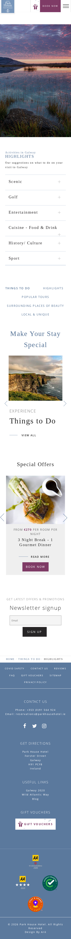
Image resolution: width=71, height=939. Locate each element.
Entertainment (23, 212)
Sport (14, 258)
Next (65, 403)
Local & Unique (36, 314)
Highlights (53, 288)
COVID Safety (14, 668)
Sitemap (56, 675)
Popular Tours (35, 297)
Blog (35, 799)
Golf (13, 197)
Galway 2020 (35, 790)
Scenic (15, 181)
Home (10, 659)
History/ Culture (25, 243)
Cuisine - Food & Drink (33, 227)
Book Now (50, 6)
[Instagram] (45, 726)
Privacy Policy (35, 682)
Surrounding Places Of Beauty (35, 306)
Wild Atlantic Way (35, 794)
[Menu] (66, 6)
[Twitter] (35, 726)
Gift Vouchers (32, 675)
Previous (6, 403)
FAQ (12, 675)
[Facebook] (25, 726)
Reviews (60, 668)
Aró (43, 932)
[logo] (35, 6)
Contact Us (39, 668)
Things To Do (17, 288)
